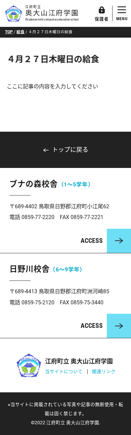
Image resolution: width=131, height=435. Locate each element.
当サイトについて (64, 371)
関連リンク (104, 371)
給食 (20, 32)
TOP (9, 32)
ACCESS (92, 241)
